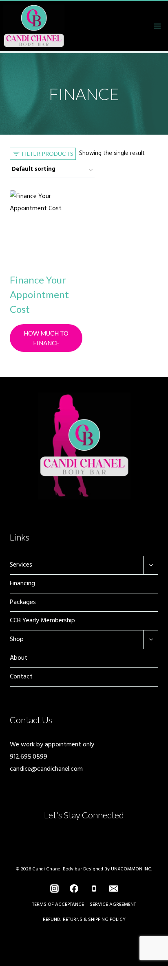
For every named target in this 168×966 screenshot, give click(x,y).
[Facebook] (74, 888)
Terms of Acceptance (58, 905)
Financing (22, 583)
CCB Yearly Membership (42, 620)
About (18, 658)
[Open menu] (157, 26)
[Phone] (93, 888)
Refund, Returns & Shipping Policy (84, 920)
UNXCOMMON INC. (131, 869)
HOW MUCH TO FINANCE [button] (46, 338)
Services (21, 565)
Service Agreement (113, 905)
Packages (23, 602)
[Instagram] (54, 888)
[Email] (113, 888)
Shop (17, 639)
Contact (21, 677)
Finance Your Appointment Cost (39, 294)
